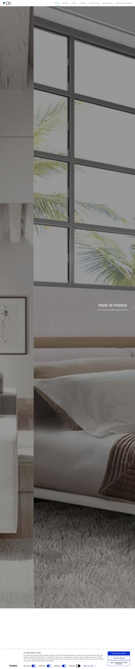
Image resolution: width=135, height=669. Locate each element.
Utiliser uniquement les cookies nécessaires (118, 663)
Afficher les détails (88, 666)
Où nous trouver (94, 3)
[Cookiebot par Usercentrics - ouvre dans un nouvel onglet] (13, 666)
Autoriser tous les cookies (119, 653)
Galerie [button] (73, 3)
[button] (2, 307)
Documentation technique (124, 3)
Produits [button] (65, 3)
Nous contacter (108, 3)
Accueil (57, 3)
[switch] (49, 666)
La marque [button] (82, 3)
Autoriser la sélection (119, 658)
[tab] (67, 607)
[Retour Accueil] (7, 3)
